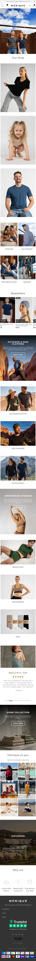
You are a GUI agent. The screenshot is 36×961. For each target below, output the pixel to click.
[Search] (29, 5)
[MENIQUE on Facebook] (13, 934)
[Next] (35, 674)
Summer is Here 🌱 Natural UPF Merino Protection (18, 1)
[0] (5, 5)
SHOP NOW (18, 26)
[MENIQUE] (18, 5)
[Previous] (1, 674)
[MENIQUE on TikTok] (22, 934)
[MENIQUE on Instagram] (16, 934)
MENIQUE (20, 943)
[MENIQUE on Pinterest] (19, 934)
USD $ (17, 939)
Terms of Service (13, 948)
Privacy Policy (23, 948)
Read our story (18, 848)
